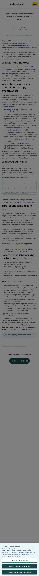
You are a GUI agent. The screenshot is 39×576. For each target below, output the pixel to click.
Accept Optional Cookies (19, 572)
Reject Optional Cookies (19, 566)
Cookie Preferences (19, 560)
